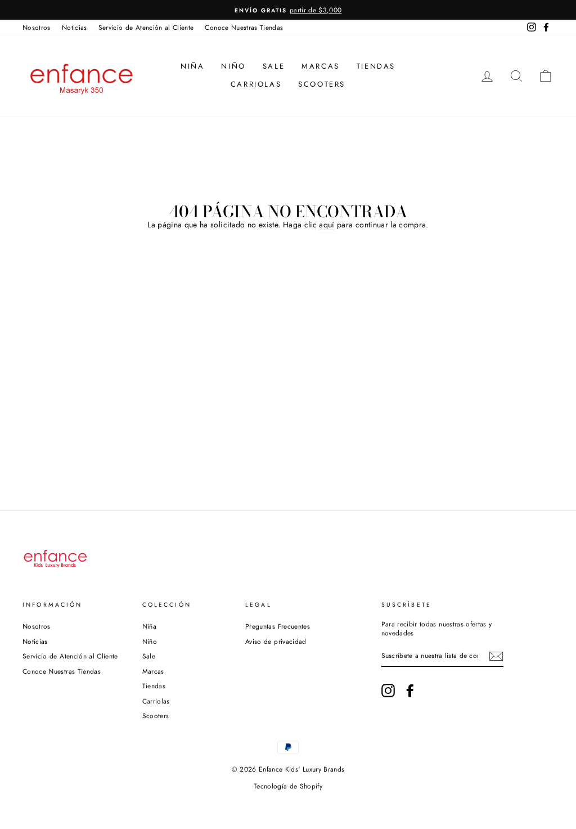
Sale (274, 66)
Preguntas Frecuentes (277, 626)
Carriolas (256, 84)
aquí (326, 224)
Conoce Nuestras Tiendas (244, 27)
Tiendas (376, 66)
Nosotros (36, 27)
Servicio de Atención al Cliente (146, 27)
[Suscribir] (496, 656)
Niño (233, 66)
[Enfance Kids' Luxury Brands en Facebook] (410, 690)
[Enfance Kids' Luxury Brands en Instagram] (388, 690)
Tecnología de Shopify (288, 786)
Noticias (74, 27)
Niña (192, 66)
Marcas (321, 66)
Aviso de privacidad (276, 641)
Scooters (321, 84)
